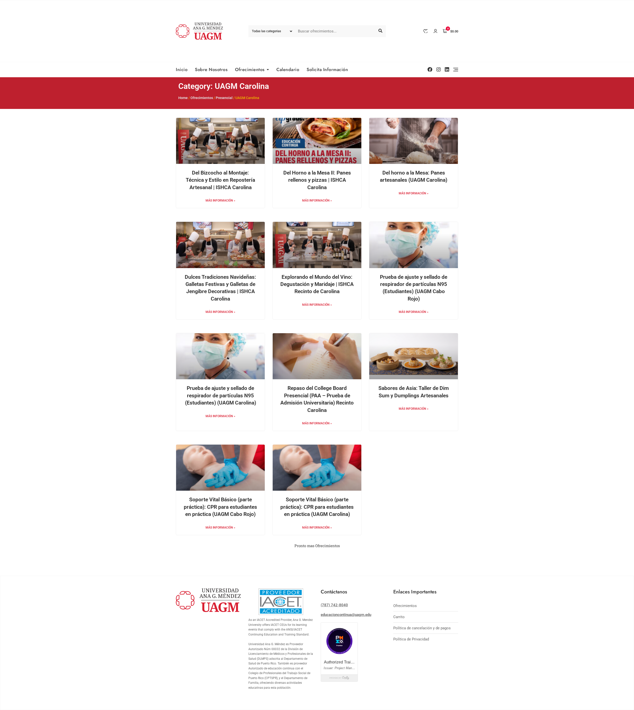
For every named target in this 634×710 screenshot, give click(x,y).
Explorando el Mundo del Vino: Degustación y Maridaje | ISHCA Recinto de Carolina (317, 284)
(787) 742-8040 (334, 605)
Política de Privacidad (411, 639)
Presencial (224, 98)
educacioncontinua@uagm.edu (346, 614)
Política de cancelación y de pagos (422, 628)
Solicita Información (327, 69)
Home (183, 98)
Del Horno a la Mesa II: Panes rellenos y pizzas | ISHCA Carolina (317, 180)
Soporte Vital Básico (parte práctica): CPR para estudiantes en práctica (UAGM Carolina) (317, 507)
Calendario (287, 69)
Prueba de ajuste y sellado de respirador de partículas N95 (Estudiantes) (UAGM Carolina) (220, 395)
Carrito (399, 617)
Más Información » (220, 200)
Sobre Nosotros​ (211, 69)
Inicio (181, 69)
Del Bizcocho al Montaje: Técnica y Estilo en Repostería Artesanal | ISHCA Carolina (220, 180)
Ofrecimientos (250, 69)
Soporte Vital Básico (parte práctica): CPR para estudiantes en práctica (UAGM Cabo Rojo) (220, 507)
